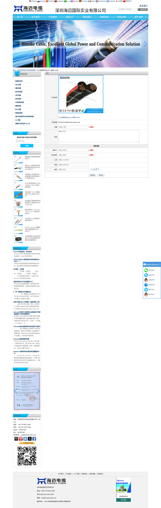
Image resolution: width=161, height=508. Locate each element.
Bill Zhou (151, 289)
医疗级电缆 (18, 92)
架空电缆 (18, 99)
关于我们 (35, 17)
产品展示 (53, 17)
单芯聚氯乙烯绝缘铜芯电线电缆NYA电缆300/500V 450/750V (32, 203)
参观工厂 (70, 17)
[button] (77, 65)
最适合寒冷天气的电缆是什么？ (24, 282)
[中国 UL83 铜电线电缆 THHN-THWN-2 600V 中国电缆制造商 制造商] (18, 186)
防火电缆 (18, 109)
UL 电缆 (17, 120)
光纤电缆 (18, 95)
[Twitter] (30, 439)
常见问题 (121, 17)
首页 (14, 70)
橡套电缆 (18, 106)
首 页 (20, 17)
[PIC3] (80, 67)
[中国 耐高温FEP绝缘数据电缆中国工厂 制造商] (18, 159)
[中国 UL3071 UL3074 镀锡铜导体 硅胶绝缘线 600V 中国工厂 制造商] (18, 230)
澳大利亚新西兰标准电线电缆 (26, 70)
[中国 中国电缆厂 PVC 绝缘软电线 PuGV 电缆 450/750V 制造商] (18, 195)
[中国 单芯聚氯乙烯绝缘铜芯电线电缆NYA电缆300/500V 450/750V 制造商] (18, 203)
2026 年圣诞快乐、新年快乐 (23, 252)
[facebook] (34, 439)
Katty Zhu (151, 280)
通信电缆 (18, 88)
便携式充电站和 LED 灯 (22, 123)
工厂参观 (76, 474)
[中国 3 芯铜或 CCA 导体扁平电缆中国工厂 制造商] (18, 221)
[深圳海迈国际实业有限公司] (28, 11)
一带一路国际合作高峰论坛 (22, 292)
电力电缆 (18, 85)
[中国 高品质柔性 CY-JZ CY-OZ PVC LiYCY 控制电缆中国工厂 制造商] (18, 212)
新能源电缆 (18, 113)
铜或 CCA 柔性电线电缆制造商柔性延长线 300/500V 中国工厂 (32, 167)
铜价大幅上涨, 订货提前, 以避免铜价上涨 (26, 302)
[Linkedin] (25, 439)
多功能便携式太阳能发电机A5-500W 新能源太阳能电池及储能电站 (32, 238)
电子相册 (123, 500)
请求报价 (143, 6)
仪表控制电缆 (19, 102)
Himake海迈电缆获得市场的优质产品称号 (27, 326)
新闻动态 (104, 17)
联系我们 (87, 17)
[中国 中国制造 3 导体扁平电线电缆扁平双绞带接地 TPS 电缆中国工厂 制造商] (18, 177)
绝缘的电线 (18, 81)
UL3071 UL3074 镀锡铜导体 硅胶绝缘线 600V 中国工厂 (32, 229)
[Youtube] (21, 439)
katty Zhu (151, 275)
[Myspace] (16, 439)
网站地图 (92, 474)
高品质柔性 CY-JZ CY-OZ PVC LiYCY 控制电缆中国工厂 (32, 211)
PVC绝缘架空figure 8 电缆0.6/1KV (69, 117)
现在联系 (27, 442)
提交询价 (139, 17)
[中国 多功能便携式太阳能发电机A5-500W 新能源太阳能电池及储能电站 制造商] (18, 239)
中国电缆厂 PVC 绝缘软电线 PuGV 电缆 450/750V (32, 194)
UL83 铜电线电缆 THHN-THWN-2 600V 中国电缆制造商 (32, 185)
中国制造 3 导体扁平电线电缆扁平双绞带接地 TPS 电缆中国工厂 (32, 176)
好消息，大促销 (19, 269)
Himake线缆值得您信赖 (21, 339)
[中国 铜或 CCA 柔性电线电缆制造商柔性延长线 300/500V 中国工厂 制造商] (18, 168)
